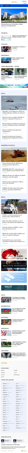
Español (15, 370)
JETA (2, 295)
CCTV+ (2, 376)
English (2, 370)
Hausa (5, 414)
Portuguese (20, 399)
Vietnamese (20, 427)
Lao (17, 383)
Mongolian (20, 388)
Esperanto (7, 403)
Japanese (6, 427)
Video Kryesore (7, 66)
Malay (20, 385)
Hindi (5, 419)
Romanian (20, 403)
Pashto (18, 401)
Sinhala (19, 410)
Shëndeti (4, 328)
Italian (6, 425)
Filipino (6, 405)
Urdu (18, 425)
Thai (18, 419)
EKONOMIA (4, 55)
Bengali (5, 390)
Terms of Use (10, 450)
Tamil (18, 416)
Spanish (19, 412)
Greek (6, 412)
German (6, 410)
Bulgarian (7, 392)
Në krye (4, 33)
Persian (19, 394)
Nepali (18, 392)
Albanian (6, 383)
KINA (3, 93)
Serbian (19, 408)
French (6, 408)
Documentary (17, 374)
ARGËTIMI (4, 350)
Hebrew (6, 416)
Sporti (3, 339)
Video (16, 66)
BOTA (3, 197)
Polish (18, 396)
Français (3, 372)
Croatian (6, 396)
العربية (15, 372)
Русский (2, 374)
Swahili (19, 414)
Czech (5, 399)
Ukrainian (20, 423)
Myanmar (20, 390)
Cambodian (6, 394)
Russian (19, 405)
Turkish (19, 421)
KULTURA (4, 317)
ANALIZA (4, 44)
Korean (6, 430)
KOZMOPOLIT (5, 306)
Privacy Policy (3, 450)
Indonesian (8, 423)
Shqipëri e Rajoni (7, 145)
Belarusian (7, 388)
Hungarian (7, 421)
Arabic (5, 385)
